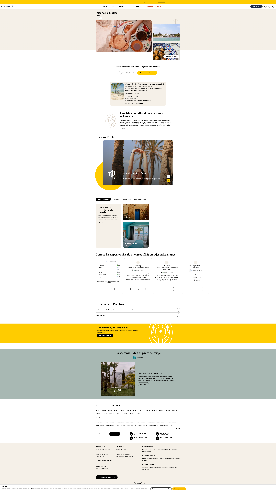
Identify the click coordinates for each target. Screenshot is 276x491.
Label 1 (97, 410)
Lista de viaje (99, 464)
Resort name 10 (110, 425)
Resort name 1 (99, 422)
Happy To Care (100, 452)
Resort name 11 (121, 425)
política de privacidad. (142, 488)
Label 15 (104, 413)
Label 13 (174, 410)
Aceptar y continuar (179, 488)
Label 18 (125, 413)
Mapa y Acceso (100, 315)
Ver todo (178, 428)
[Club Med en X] (144, 483)
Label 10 (154, 410)
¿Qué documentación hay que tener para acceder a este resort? (114, 310)
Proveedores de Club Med (103, 449)
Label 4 (116, 410)
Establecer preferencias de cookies (161, 488)
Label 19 (132, 413)
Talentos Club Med (101, 466)
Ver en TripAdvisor (138, 289)
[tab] (103, 199)
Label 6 (129, 410)
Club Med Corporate (148, 464)
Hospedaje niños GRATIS (154, 6)
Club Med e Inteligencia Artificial (124, 456)
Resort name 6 (151, 422)
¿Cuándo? (124, 73)
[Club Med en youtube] (140, 483)
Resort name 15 (164, 425)
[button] (166, 32)
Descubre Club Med (108, 6)
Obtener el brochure (105, 335)
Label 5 (123, 410)
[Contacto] (272, 6)
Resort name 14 (153, 425)
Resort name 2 (110, 422)
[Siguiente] (168, 180)
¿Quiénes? (131, 73)
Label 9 (148, 410)
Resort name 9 (100, 425)
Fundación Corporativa (102, 454)
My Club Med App (121, 449)
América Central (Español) (105, 477)
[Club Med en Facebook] (136, 483)
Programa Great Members (123, 452)
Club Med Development (102, 468)
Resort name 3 (120, 422)
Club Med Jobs (146, 446)
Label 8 (142, 410)
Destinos (121, 6)
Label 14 (98, 413)
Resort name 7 (161, 422)
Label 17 (118, 413)
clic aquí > (140, 103)
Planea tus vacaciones (146, 73)
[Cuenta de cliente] (268, 6)
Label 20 (139, 413)
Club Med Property (147, 455)
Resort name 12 (131, 425)
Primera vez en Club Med (123, 454)
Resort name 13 (142, 425)
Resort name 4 (130, 422)
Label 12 (168, 410)
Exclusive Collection (135, 6)
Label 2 (104, 410)
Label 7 (135, 410)
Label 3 (110, 410)
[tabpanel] (138, 165)
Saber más (109, 289)
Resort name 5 (141, 422)
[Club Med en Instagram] (131, 483)
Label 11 (161, 410)
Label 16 (111, 413)
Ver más (122, 128)
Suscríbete (115, 434)
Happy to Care (100, 456)
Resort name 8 (172, 422)
